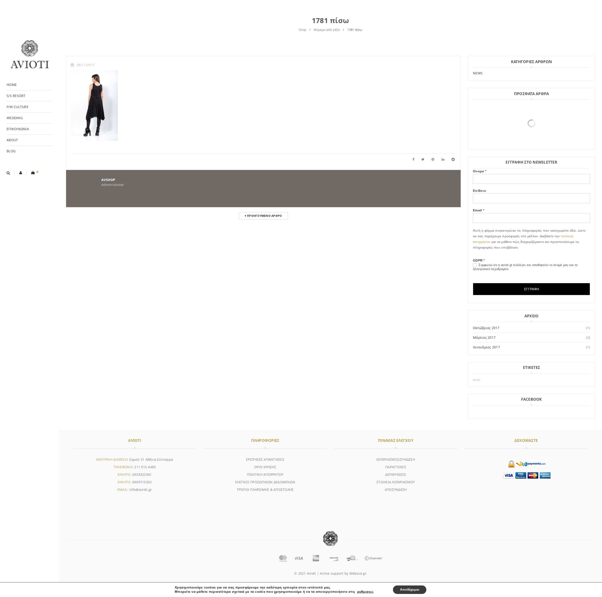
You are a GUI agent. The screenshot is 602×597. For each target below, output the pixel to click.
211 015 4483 (145, 467)
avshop (108, 179)
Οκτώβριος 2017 (486, 328)
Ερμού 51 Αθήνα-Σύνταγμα (151, 459)
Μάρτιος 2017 (484, 337)
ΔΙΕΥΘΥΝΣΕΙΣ (395, 474)
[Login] (21, 173)
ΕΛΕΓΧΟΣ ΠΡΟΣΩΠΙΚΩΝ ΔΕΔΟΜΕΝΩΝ (265, 482)
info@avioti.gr (140, 489)
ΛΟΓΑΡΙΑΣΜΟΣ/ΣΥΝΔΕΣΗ (395, 459)
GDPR (479, 260)
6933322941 (142, 474)
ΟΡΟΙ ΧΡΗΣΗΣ (265, 467)
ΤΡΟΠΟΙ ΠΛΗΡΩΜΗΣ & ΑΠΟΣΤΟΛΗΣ (265, 489)
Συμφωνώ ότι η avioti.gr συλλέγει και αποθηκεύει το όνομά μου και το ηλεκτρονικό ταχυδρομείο (525, 267)
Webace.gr (358, 573)
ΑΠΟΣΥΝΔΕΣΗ (396, 489)
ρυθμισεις (365, 592)
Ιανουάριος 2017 (486, 347)
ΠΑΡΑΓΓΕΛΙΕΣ (395, 467)
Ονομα (479, 171)
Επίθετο (479, 191)
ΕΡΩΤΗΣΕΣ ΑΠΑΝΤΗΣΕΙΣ (265, 459)
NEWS (478, 73)
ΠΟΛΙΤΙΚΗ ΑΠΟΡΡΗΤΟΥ (265, 474)
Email (478, 210)
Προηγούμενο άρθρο (264, 216)
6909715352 (142, 482)
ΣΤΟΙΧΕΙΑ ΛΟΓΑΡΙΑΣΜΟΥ (395, 482)
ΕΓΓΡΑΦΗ (531, 289)
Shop (302, 30)
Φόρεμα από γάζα (327, 30)
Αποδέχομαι (409, 589)
